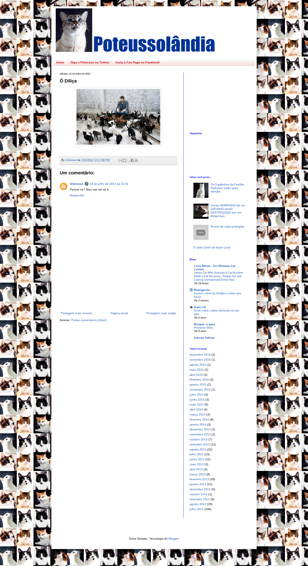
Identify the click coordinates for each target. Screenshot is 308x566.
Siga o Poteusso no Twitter (90, 62)
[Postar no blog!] (124, 160)
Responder (77, 195)
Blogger (173, 538)
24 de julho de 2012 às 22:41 (109, 183)
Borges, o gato (204, 324)
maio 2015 (197, 369)
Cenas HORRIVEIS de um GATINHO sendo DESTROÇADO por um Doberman (228, 210)
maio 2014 (197, 404)
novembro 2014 (200, 389)
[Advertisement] (118, 284)
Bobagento (202, 290)
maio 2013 (197, 464)
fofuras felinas (204, 337)
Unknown (76, 183)
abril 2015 (196, 374)
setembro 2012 (200, 499)
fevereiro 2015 (199, 379)
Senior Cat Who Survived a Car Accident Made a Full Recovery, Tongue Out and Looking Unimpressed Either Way (218, 276)
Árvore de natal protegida (227, 226)
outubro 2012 (198, 494)
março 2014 (198, 414)
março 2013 (198, 474)
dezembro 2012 (200, 489)
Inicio (60, 62)
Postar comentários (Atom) (89, 320)
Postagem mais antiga (161, 313)
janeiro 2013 (198, 484)
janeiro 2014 (198, 424)
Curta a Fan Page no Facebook (137, 62)
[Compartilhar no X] (128, 160)
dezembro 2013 (200, 429)
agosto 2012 (198, 504)
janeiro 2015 (198, 384)
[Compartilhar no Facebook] (132, 160)
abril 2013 (196, 469)
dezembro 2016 (200, 354)
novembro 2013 (200, 434)
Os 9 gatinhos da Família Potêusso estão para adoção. (227, 188)
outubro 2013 (198, 439)
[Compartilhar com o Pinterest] (136, 160)
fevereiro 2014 (199, 419)
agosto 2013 (198, 449)
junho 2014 (197, 399)
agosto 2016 (198, 364)
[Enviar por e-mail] (120, 160)
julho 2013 (196, 454)
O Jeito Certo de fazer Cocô (211, 247)
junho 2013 (197, 459)
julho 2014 (196, 394)
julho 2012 (196, 509)
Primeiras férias (203, 327)
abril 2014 (196, 409)
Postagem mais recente (76, 313)
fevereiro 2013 (199, 479)
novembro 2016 (200, 359)
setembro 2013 (200, 444)
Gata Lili (200, 307)
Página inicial (119, 313)
